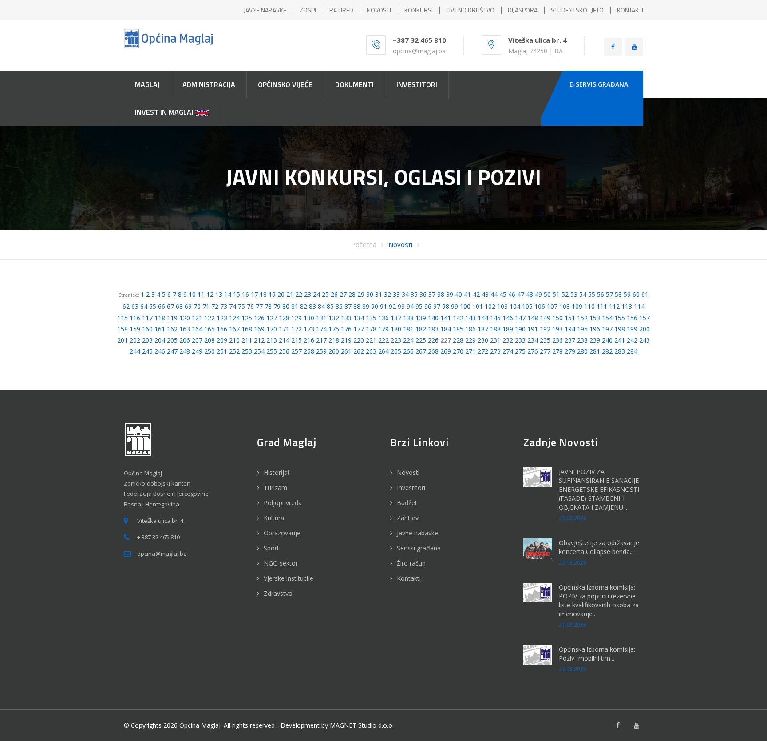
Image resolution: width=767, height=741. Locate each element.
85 (330, 306)
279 (570, 351)
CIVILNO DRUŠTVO (470, 10)
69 (188, 306)
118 (159, 318)
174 (321, 329)
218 (333, 340)
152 (582, 318)
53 (573, 294)
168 (246, 329)
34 (405, 294)
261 (346, 351)
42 (476, 294)
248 (184, 351)
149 (545, 318)
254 (259, 351)
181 (408, 329)
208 (209, 340)
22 (298, 294)
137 (396, 318)
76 (250, 306)
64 (143, 306)
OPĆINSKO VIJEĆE (285, 84)
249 (197, 351)
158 (122, 329)
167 (234, 329)
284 (632, 351)
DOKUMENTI (354, 84)
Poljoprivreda (283, 502)
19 (272, 294)
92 (392, 306)
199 (632, 329)
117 (147, 318)
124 (234, 318)
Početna (363, 244)
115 (122, 318)
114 (639, 306)
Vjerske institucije (288, 578)
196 (594, 329)
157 (644, 318)
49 (538, 294)
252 (234, 351)
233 (520, 340)
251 (222, 351)
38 (440, 294)
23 (307, 294)
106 (539, 306)
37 (431, 294)
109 (577, 306)
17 (254, 294)
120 (184, 318)
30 (369, 294)
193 (557, 329)
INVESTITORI (416, 84)
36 (423, 294)
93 (401, 306)
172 (296, 329)
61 (644, 294)
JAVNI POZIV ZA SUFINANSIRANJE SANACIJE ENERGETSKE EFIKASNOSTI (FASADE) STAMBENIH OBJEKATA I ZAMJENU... (599, 489)
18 (263, 294)
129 (296, 318)
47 (520, 294)
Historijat (277, 472)
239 (594, 340)
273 (495, 351)
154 (607, 318)
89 (365, 306)
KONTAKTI (630, 10)
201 (122, 340)
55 (591, 294)
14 (227, 294)
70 (197, 306)
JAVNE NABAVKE (265, 10)
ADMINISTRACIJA (208, 84)
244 (135, 351)
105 (527, 306)
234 (532, 340)
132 (333, 318)
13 (218, 294)
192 (545, 329)
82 (303, 306)
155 (619, 318)
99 (454, 306)
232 (507, 340)
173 (309, 329)
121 (197, 318)
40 (458, 294)
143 (470, 318)
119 (172, 318)
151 (570, 318)
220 (358, 340)
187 (483, 329)
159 (135, 329)
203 (147, 340)
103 (502, 306)
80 (285, 306)
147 (520, 318)
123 (222, 318)
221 (371, 340)
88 (356, 306)
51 (556, 294)
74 (232, 306)
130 (309, 318)
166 (222, 329)
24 (316, 294)
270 (458, 351)
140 (433, 318)
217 (321, 340)
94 (410, 306)
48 (529, 294)
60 (636, 294)
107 (552, 306)
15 (236, 294)
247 (172, 351)
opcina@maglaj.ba (419, 51)
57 (609, 294)
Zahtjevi (408, 518)
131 (321, 318)
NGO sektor (281, 563)
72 (214, 306)
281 (594, 351)
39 (449, 294)
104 (515, 306)
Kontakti (409, 578)
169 (259, 329)
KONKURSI (418, 10)
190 (520, 329)
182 (420, 329)
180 (396, 329)
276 (532, 351)
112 (614, 306)
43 (485, 294)
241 (619, 340)
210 (234, 340)
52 (565, 294)
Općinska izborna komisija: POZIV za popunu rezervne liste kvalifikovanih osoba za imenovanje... (599, 600)
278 (557, 351)
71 (206, 306)
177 (358, 329)
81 (294, 306)
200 (644, 329)
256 (284, 351)
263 (371, 351)
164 (197, 329)
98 (445, 306)
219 (346, 340)
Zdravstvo (278, 593)
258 (309, 351)
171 (284, 329)
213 (271, 340)
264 (383, 351)
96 (427, 306)
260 (333, 351)
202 (135, 340)
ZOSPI (308, 10)
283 (619, 351)
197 (607, 329)
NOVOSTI (379, 10)
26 (334, 294)
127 (271, 318)
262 (358, 351)
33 (396, 294)
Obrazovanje (282, 533)
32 (387, 294)
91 (383, 306)
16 (245, 294)
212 (259, 340)
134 (358, 318)
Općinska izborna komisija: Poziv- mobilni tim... (597, 653)
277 (545, 351)
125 (246, 318)
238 (582, 340)
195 (582, 329)
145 (495, 318)
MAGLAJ (147, 84)
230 (483, 340)
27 (343, 294)
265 (396, 351)
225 (420, 340)
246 (159, 351)
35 (414, 294)
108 (564, 306)
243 (644, 340)
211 (246, 340)
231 (495, 340)
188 (495, 329)
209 (222, 340)
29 (360, 294)
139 (420, 318)
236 (557, 340)
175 (333, 329)
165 (209, 329)
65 (152, 306)
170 (271, 329)
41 (467, 294)
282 (607, 351)
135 (371, 318)
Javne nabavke (417, 533)
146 (507, 318)
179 (383, 329)
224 (408, 340)
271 (470, 351)
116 (135, 318)
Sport (271, 548)
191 (532, 329)
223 (396, 340)
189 (507, 329)
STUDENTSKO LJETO (577, 10)
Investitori (411, 487)
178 (371, 329)
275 (520, 351)
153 (594, 318)
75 (241, 306)
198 (619, 329)
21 (289, 294)
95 (419, 306)
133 (346, 318)
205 (172, 340)
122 (209, 318)
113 (626, 306)
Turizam (275, 487)
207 (197, 340)
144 (483, 318)
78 (268, 306)
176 (346, 329)
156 (632, 318)
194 (570, 329)
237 (570, 340)
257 (296, 351)
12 (209, 294)
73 (223, 306)
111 (602, 306)
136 (383, 318)
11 (201, 294)
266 (408, 351)
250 (209, 351)
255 (271, 351)
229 (470, 340)
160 (147, 329)
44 (494, 294)
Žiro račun (411, 563)
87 (348, 306)
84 (321, 306)
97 (436, 306)
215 (296, 340)
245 (147, 351)
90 (374, 306)
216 (309, 340)
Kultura (274, 518)
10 (192, 294)
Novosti (400, 244)
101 (477, 306)
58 (618, 294)
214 (284, 340)
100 (465, 306)
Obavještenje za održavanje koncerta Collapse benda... (599, 547)
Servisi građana (419, 548)
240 (607, 340)
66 (161, 306)
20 (281, 294)
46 (511, 294)
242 (632, 340)
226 (433, 340)
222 (383, 340)
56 (600, 294)
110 (589, 306)
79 (277, 306)
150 (557, 318)
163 (184, 329)
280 (582, 351)
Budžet (407, 502)
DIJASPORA (523, 10)
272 (483, 351)
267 (420, 351)
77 (259, 306)
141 (445, 318)
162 (172, 329)
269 (445, 351)
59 (627, 294)
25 (325, 294)
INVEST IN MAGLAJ (165, 112)
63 (134, 306)
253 (246, 351)
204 (159, 340)
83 (312, 306)
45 (502, 294)
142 (458, 318)
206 (184, 340)
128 (284, 318)
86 (339, 306)
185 (458, 329)
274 (507, 351)
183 (433, 329)
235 (545, 340)
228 (458, 340)
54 (582, 294)
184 (445, 329)
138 (408, 318)
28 (352, 294)
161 (159, 329)
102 (490, 306)
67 (170, 306)
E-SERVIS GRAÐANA (598, 84)
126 (259, 318)
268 (433, 351)
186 (470, 329)
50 (547, 294)
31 (378, 294)
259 (321, 351)
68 (179, 306)
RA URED (341, 10)
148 (532, 318)
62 (126, 306)
